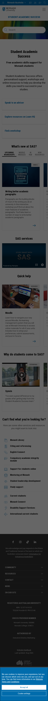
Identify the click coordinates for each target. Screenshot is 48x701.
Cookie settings (24, 693)
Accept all (24, 687)
